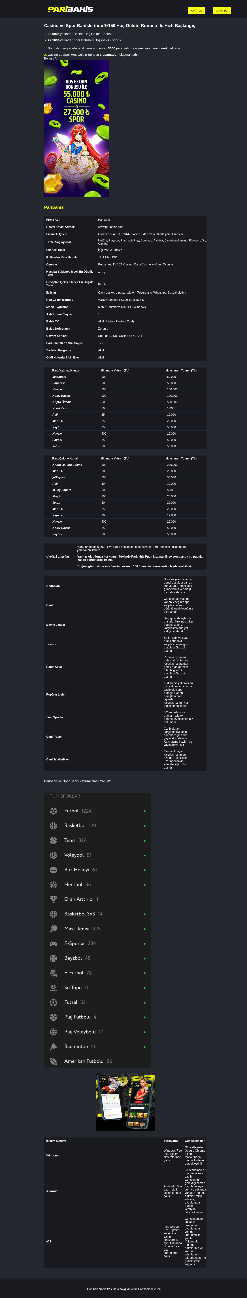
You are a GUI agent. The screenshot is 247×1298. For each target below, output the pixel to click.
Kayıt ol (196, 10)
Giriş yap (222, 10)
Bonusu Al (50, 58)
